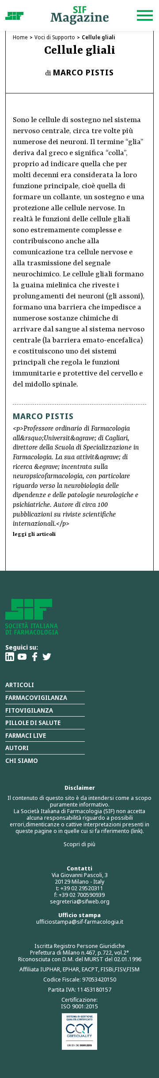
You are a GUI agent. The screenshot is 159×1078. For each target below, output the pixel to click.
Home (20, 37)
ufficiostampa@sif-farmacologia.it (79, 922)
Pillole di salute (33, 722)
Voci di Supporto (54, 37)
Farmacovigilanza (36, 697)
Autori (17, 747)
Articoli (19, 684)
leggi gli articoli (34, 535)
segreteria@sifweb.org (80, 901)
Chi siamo (21, 760)
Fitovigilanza (29, 710)
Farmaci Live (25, 735)
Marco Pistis (83, 72)
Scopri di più (79, 844)
